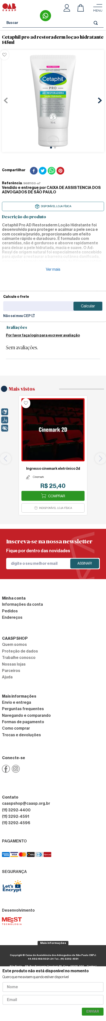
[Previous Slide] (5, 458)
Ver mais (53, 269)
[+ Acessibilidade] (4, 428)
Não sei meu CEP (17, 316)
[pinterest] (60, 171)
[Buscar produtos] (97, 22)
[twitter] (43, 171)
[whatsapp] (51, 171)
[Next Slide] (100, 458)
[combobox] (53, 23)
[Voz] (4, 420)
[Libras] (4, 411)
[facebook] (34, 171)
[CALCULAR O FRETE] (88, 306)
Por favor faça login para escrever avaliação (43, 335)
